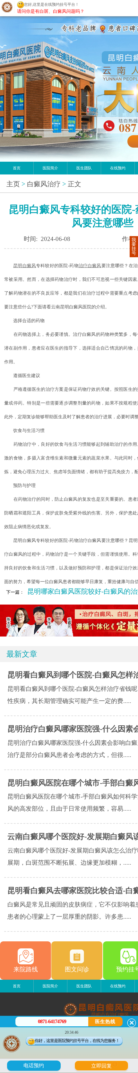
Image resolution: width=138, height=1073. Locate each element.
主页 (13, 184)
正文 (74, 184)
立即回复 (103, 1065)
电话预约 (33, 1065)
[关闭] (131, 1023)
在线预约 (117, 168)
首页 (17, 168)
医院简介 (50, 168)
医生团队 (84, 168)
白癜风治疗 (44, 184)
